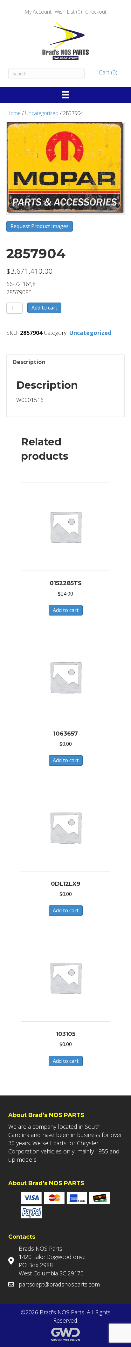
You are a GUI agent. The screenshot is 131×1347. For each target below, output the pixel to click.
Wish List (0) (68, 11)
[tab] (65, 361)
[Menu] (65, 95)
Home (13, 113)
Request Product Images (39, 226)
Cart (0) (107, 72)
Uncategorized (42, 113)
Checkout (96, 11)
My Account (38, 11)
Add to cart (44, 307)
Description (28, 362)
